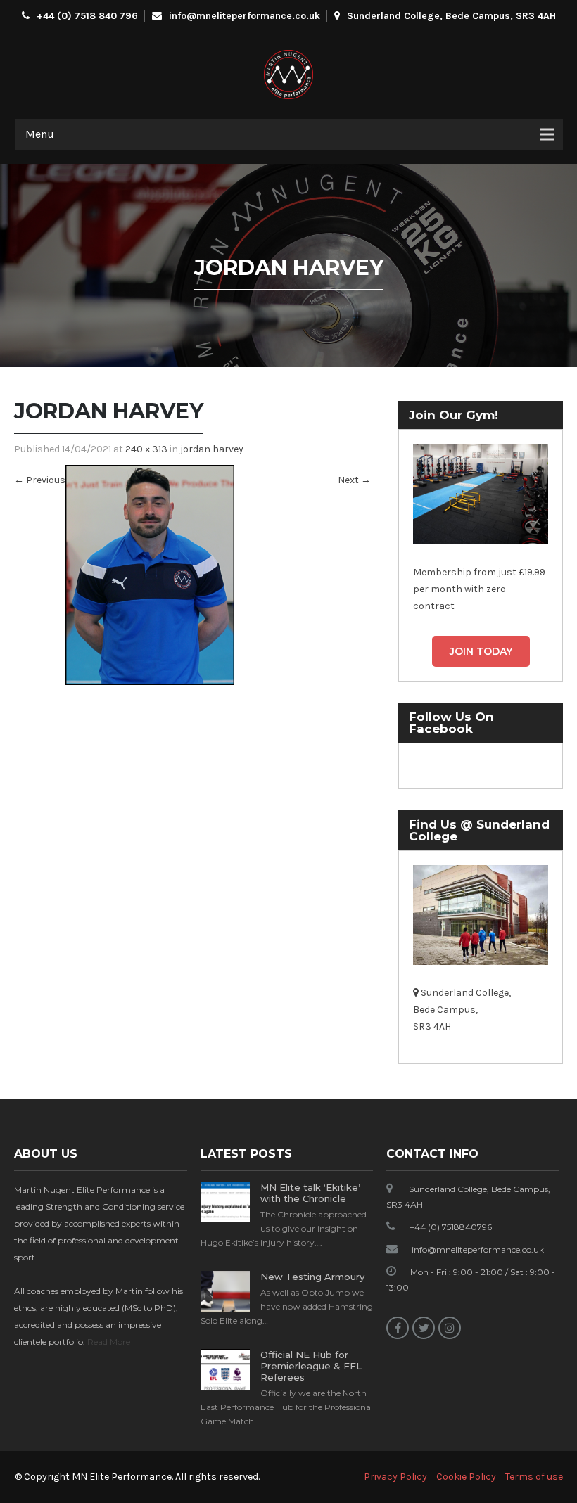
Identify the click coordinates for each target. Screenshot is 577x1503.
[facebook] (397, 1328)
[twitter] (423, 1328)
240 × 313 (146, 449)
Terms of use (534, 1477)
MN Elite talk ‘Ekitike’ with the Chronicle (310, 1193)
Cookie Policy (466, 1477)
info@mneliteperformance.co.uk (244, 16)
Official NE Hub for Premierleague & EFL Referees (311, 1366)
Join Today (481, 651)
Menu (39, 134)
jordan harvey (211, 449)
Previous (39, 480)
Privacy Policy (395, 1477)
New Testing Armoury (312, 1276)
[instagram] (449, 1328)
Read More (108, 1341)
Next (354, 480)
